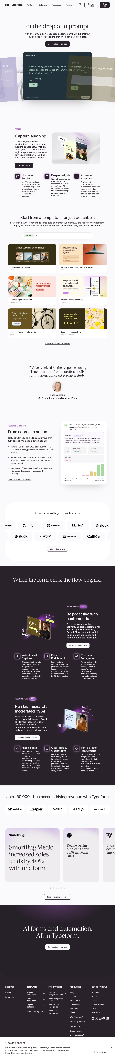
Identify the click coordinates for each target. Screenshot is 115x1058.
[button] (32, 5)
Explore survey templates (19, 479)
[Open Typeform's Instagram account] (100, 1018)
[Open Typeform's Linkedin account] (107, 1018)
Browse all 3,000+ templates (57, 343)
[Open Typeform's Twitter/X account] (96, 1018)
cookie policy (27, 1053)
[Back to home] (13, 5)
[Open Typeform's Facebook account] (93, 1018)
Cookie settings (100, 1052)
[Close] (111, 1047)
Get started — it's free (57, 44)
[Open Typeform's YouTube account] (103, 1018)
